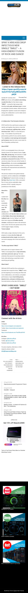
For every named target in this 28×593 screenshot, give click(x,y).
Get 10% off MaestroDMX (14, 423)
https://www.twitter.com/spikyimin (15, 328)
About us (18, 450)
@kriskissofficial (11, 338)
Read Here (12, 180)
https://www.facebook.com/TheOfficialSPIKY (13, 332)
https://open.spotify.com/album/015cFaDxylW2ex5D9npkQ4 (14, 91)
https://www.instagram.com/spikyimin (11, 326)
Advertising (4, 452)
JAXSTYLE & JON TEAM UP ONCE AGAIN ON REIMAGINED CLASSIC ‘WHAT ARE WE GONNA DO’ (15, 397)
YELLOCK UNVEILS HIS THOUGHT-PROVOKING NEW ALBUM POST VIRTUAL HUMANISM (7, 365)
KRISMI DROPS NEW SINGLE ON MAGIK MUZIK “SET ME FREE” (20, 363)
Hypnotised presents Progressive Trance (15, 384)
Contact (9, 452)
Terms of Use (4, 450)
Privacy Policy (12, 450)
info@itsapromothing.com (8, 351)
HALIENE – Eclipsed (9, 390)
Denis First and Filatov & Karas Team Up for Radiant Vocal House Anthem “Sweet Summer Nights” (15, 413)
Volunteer (22, 450)
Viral (15, 590)
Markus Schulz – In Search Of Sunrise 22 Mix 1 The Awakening (15, 405)
